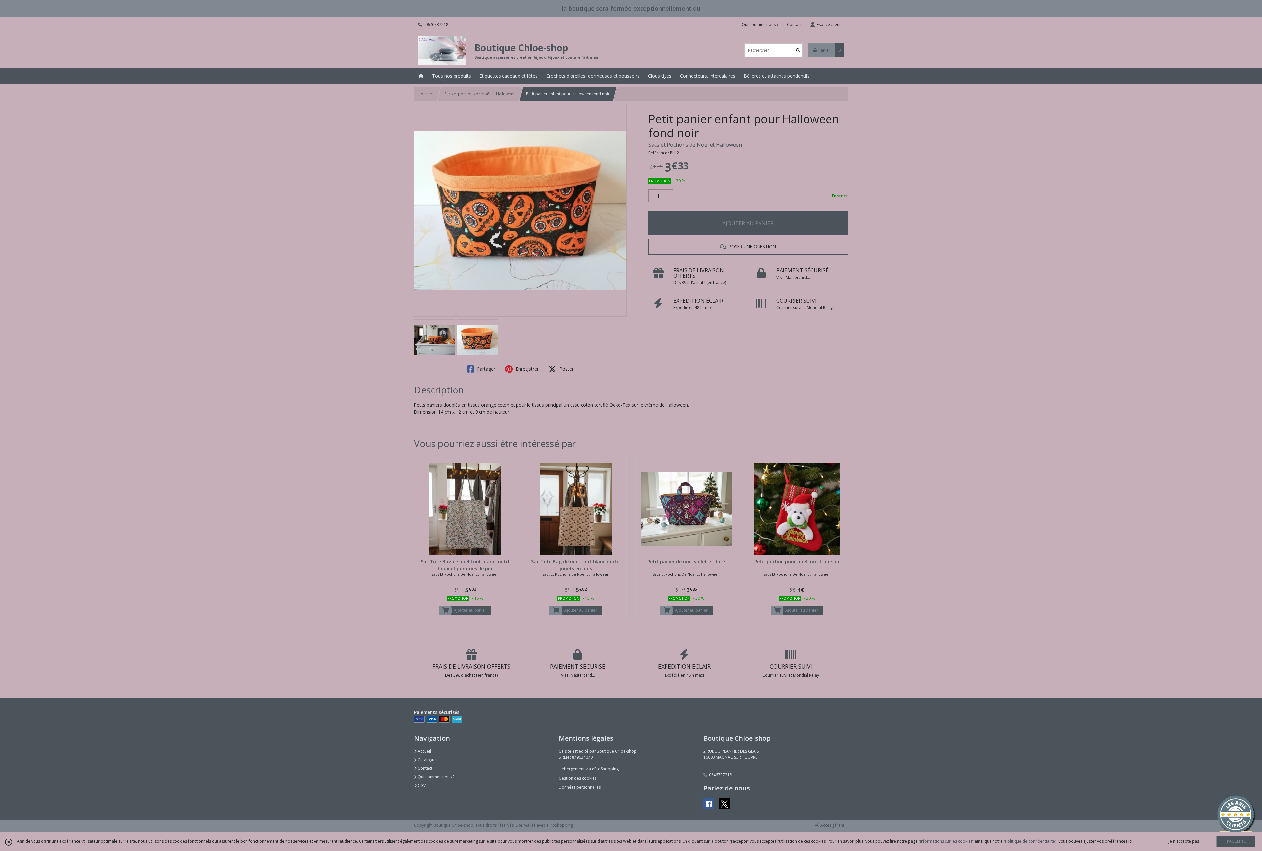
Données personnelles (580, 787)
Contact (794, 24)
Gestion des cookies (577, 778)
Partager (485, 369)
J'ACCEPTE (1236, 841)
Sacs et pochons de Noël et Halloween (480, 94)
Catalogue (427, 760)
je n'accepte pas (1184, 841)
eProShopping (559, 825)
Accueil (427, 94)
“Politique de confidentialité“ (1030, 841)
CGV (421, 785)
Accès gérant (831, 825)
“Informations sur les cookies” (946, 841)
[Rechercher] (798, 50)
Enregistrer (526, 369)
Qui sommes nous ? (435, 777)
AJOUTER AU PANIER (748, 223)
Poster (565, 369)
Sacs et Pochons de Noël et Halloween (695, 144)
